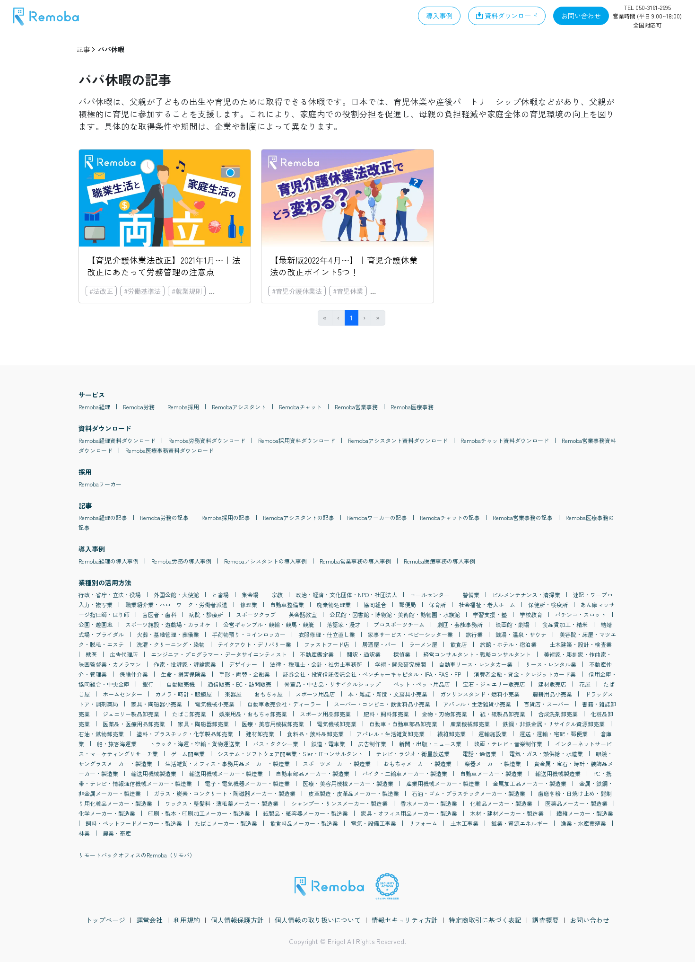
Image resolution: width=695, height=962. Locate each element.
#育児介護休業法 (238, 291)
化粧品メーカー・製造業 (501, 803)
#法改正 (101, 291)
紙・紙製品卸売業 (502, 714)
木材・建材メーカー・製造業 (507, 813)
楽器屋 (233, 694)
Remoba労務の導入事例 (181, 561)
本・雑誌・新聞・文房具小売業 (387, 694)
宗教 (277, 595)
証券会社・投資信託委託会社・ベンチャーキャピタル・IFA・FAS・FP (372, 674)
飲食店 (458, 644)
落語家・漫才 (344, 624)
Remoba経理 (94, 407)
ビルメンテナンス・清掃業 (526, 595)
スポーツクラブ (256, 614)
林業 (84, 833)
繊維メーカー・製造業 (584, 813)
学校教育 (531, 614)
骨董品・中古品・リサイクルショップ (332, 684)
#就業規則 (187, 291)
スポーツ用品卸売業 (325, 714)
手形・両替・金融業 (244, 674)
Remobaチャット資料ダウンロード (504, 440)
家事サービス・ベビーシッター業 (410, 634)
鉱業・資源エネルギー (519, 823)
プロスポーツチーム (399, 624)
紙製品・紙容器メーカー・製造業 (305, 813)
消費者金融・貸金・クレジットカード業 (525, 674)
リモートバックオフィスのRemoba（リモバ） (136, 855)
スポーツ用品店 (315, 694)
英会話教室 (302, 614)
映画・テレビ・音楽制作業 (508, 744)
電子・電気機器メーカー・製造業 (247, 783)
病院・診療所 (206, 614)
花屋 (585, 684)
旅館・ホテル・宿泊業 (508, 644)
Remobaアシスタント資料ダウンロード (398, 440)
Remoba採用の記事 (225, 517)
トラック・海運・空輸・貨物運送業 (194, 744)
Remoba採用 (183, 407)
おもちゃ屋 (268, 694)
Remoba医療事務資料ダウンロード (169, 450)
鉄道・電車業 (328, 744)
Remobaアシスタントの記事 (298, 517)
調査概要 (545, 920)
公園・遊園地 (95, 624)
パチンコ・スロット (580, 614)
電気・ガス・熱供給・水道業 (546, 754)
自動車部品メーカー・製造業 (312, 773)
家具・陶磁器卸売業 (203, 724)
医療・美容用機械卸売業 (273, 724)
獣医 (91, 654)
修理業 (248, 604)
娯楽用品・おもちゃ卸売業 (253, 714)
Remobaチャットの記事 (450, 517)
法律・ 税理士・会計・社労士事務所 (316, 664)
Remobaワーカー (100, 484)
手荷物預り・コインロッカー (249, 634)
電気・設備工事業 (373, 823)
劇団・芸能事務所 (460, 624)
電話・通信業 (479, 754)
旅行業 (474, 634)
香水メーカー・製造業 (428, 803)
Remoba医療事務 (412, 407)
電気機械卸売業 (336, 724)
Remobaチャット (300, 407)
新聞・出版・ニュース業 (430, 744)
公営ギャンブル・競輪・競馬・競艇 (268, 624)
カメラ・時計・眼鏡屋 (183, 694)
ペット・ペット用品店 (421, 684)
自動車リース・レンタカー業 (476, 664)
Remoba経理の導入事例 (108, 561)
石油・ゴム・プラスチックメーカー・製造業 (468, 793)
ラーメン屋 (423, 644)
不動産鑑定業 (317, 654)
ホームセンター (122, 694)
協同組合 (375, 604)
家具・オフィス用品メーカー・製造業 (409, 813)
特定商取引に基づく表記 (485, 920)
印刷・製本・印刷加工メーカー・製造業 (199, 813)
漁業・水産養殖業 (583, 823)
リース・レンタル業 (550, 664)
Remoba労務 (139, 407)
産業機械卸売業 (470, 724)
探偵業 (401, 654)
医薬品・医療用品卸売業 (134, 724)
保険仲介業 (134, 674)
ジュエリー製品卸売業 (131, 714)
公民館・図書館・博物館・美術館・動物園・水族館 (395, 614)
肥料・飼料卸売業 (386, 714)
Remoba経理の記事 (102, 517)
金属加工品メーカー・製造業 (529, 783)
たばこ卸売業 (189, 714)
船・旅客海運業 (117, 744)
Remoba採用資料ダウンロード (296, 440)
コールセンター (430, 595)
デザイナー (243, 664)
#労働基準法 (142, 291)
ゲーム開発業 (188, 754)
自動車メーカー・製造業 (491, 773)
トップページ (105, 920)
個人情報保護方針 (237, 920)
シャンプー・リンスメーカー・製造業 (339, 803)
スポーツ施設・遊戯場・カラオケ (167, 624)
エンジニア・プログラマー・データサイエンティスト (219, 654)
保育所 (437, 604)
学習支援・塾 (490, 614)
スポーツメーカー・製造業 (337, 763)
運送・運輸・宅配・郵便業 (554, 734)
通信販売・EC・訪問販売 (239, 684)
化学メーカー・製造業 (106, 813)
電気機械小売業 (215, 704)
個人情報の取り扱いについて (318, 920)
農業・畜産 (117, 833)
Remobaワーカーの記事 (377, 517)
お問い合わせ (589, 920)
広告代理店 (124, 654)
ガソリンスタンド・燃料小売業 (480, 694)
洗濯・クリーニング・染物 (171, 644)
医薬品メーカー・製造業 (576, 803)
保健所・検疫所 (548, 604)
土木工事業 (464, 823)
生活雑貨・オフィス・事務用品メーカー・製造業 (227, 763)
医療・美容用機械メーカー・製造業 (348, 783)
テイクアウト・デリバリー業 (254, 644)
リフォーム (423, 823)
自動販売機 (180, 684)
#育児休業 (348, 291)
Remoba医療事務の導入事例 (439, 561)
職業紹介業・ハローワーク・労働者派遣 (176, 604)
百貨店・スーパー (546, 704)
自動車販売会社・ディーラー (284, 704)
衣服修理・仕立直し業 (326, 634)
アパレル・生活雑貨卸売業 (390, 734)
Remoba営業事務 (356, 407)
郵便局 (407, 604)
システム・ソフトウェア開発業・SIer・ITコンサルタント (290, 754)
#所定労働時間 (395, 291)
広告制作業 (372, 744)
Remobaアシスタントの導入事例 (265, 561)
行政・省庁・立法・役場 (109, 595)
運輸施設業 (492, 734)
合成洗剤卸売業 (558, 714)
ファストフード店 (326, 644)
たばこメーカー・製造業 (226, 823)
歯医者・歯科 (159, 614)
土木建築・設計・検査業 (580, 644)
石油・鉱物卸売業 (101, 734)
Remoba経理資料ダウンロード (117, 440)
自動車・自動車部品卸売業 (403, 724)
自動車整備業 (287, 604)
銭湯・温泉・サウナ (521, 634)
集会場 (250, 595)
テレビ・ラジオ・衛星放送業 (413, 754)
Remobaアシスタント (239, 407)
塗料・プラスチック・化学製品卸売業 (185, 734)
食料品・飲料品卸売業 (315, 734)
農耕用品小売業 (552, 694)
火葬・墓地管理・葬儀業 (168, 634)
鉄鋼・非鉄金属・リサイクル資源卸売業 (554, 724)
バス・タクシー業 (275, 744)
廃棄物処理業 (334, 604)
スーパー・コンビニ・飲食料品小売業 (382, 704)
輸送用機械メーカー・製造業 (226, 773)
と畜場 (220, 595)
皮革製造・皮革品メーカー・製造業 (353, 793)
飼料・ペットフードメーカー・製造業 (134, 823)
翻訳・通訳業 (364, 654)
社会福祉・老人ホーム (487, 604)
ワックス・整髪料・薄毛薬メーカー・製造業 (221, 803)
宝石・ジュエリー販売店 (494, 684)
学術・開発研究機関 (400, 664)
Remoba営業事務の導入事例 (355, 561)
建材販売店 (552, 684)
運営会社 (149, 920)
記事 (83, 49)
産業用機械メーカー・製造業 (443, 783)
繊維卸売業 (451, 734)
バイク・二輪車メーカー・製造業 (404, 773)
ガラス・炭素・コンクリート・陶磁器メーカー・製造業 (224, 793)
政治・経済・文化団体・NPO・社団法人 (346, 595)
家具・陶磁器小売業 (156, 704)
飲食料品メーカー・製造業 (304, 823)
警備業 (470, 595)
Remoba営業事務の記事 (523, 517)
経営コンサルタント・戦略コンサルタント (477, 654)
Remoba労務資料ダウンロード (206, 440)
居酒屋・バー (379, 644)
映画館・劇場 (512, 624)
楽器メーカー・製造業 (492, 763)
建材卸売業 (260, 734)
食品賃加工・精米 (565, 624)
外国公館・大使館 (176, 595)
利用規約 (187, 920)
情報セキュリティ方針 (405, 920)
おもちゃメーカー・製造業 (417, 763)
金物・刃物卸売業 (444, 714)
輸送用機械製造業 (153, 773)
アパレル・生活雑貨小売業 (477, 704)
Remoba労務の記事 (164, 517)
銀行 (148, 684)
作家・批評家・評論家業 (185, 664)
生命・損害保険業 (183, 674)
